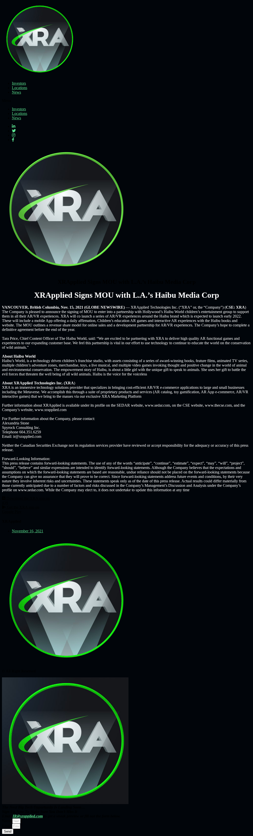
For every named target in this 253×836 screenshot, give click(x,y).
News (16, 92)
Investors (19, 83)
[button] (126, 100)
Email (7, 826)
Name (7, 821)
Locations (19, 88)
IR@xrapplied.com (28, 816)
